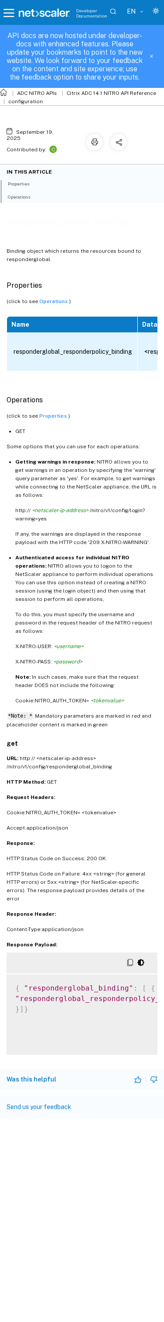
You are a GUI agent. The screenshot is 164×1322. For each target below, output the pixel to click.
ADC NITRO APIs (37, 93)
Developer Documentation (91, 13)
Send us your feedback (39, 1106)
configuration (25, 101)
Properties (53, 416)
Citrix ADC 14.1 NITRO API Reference (111, 93)
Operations (54, 301)
